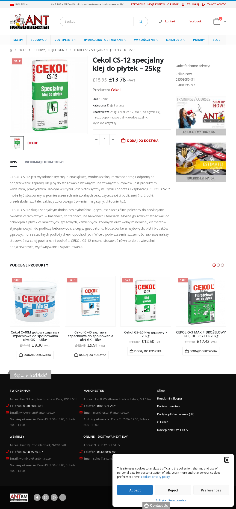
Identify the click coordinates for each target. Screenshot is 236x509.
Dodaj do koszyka (143, 140)
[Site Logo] (29, 21)
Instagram (45, 497)
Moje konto (156, 4)
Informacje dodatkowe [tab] (44, 162)
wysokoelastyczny (104, 123)
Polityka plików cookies (171, 500)
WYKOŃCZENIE (144, 40)
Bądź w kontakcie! (30, 375)
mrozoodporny (103, 117)
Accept (135, 490)
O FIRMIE (173, 4)
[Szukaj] (140, 21)
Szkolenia (138, 4)
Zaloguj (193, 4)
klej (158, 112)
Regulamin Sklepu (169, 398)
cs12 (138, 112)
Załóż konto (216, 4)
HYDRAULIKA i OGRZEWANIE (103, 40)
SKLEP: (18, 40)
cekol (121, 112)
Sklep (161, 391)
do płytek (148, 112)
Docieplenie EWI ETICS (172, 430)
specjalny (120, 117)
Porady (199, 40)
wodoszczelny (137, 117)
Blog (217, 40)
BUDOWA (37, 40)
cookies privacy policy (155, 477)
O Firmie (162, 422)
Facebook (37, 497)
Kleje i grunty (115, 105)
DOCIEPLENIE (63, 40)
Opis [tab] (13, 162)
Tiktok (62, 497)
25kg (113, 112)
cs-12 (129, 112)
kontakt (170, 21)
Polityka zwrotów (168, 406)
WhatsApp (54, 497)
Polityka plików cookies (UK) (175, 414)
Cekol (116, 89)
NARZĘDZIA (174, 40)
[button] (226, 459)
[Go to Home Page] (11, 50)
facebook (195, 21)
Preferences (211, 490)
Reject (173, 490)
